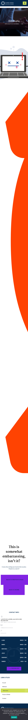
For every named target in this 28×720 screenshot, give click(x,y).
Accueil (4, 682)
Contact (4, 698)
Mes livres (5, 690)
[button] (14, 668)
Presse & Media (6, 694)
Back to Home (14, 590)
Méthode (4, 686)
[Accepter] (26, 714)
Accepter (14, 717)
